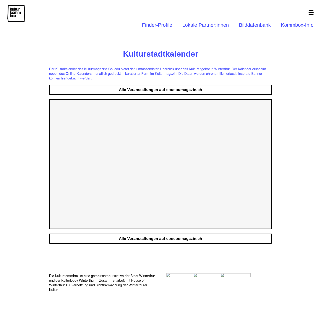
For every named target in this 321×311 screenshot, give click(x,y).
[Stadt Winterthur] (236, 281)
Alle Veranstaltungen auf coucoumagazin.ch (160, 89)
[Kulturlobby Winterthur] (208, 281)
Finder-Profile (157, 25)
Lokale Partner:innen (205, 25)
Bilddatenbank (255, 25)
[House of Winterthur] (181, 281)
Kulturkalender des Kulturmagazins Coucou (87, 68)
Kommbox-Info (297, 25)
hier (64, 78)
